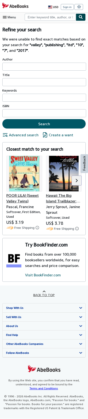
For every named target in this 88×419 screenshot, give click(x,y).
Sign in (67, 7)
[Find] (80, 17)
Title (6, 75)
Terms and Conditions (44, 388)
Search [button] (44, 123)
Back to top (44, 295)
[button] (77, 180)
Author (7, 59)
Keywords (9, 90)
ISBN (5, 106)
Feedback (84, 163)
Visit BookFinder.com (43, 275)
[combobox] (50, 17)
